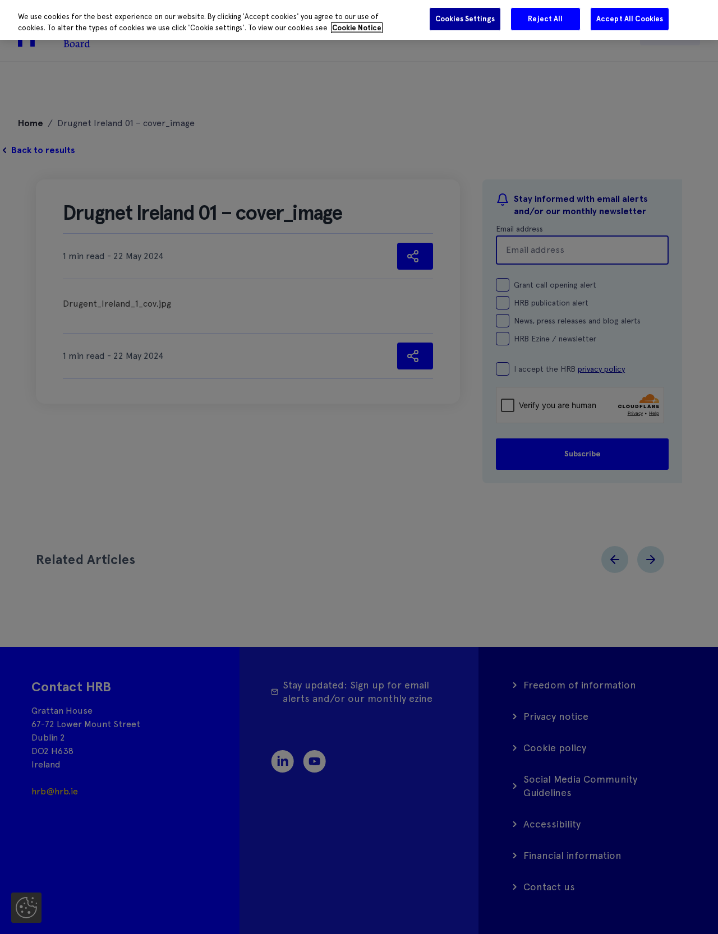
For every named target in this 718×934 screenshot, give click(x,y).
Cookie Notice (356, 28)
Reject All (545, 19)
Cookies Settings (465, 19)
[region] (359, 20)
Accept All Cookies (629, 19)
